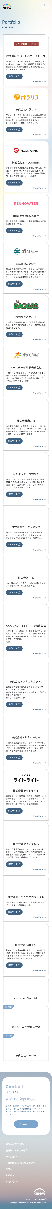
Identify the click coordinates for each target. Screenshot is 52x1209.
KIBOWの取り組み (15, 1144)
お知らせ (10, 1175)
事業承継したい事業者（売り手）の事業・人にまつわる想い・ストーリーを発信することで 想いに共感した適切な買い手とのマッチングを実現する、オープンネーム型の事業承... (26, 800)
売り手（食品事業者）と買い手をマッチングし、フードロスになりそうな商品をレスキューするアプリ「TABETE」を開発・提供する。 (26, 535)
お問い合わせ (12, 1181)
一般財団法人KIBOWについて (20, 1163)
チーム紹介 (11, 1156)
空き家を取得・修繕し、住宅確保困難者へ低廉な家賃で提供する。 (26, 222)
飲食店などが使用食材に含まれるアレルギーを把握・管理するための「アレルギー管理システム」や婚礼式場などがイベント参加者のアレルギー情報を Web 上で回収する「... (26, 954)
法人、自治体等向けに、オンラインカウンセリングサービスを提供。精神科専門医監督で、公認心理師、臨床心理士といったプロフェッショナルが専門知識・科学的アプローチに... (26, 853)
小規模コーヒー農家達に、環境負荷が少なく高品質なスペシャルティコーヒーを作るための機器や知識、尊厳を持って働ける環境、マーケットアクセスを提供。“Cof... (26, 636)
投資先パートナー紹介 (17, 1150)
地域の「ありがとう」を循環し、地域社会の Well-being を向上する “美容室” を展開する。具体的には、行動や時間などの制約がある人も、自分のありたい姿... (26, 65)
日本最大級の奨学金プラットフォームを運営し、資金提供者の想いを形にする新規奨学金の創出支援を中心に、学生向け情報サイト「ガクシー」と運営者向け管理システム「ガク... (26, 273)
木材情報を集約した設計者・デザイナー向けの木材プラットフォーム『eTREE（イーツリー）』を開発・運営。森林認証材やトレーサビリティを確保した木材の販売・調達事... (26, 430)
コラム (9, 1169)
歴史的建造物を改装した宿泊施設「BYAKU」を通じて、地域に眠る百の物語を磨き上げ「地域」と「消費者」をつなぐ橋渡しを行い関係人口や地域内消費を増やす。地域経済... (26, 172)
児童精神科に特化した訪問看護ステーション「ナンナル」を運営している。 (25, 904)
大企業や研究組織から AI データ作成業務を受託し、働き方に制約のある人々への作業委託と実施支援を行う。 (26, 325)
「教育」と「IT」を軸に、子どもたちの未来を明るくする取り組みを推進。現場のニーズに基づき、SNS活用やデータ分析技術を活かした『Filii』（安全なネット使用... (26, 376)
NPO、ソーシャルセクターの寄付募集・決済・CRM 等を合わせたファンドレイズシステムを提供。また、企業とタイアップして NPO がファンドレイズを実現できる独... (26, 483)
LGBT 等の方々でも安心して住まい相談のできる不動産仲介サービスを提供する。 (25, 584)
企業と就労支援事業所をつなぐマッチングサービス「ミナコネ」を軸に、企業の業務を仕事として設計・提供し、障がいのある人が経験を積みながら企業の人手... (26, 692)
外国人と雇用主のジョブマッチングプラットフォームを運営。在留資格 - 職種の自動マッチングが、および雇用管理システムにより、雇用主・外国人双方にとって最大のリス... (26, 746)
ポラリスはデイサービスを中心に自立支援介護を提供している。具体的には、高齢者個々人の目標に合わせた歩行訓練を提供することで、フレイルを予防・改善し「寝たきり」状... (26, 118)
